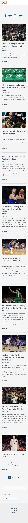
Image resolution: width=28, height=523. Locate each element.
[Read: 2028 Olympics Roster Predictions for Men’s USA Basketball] (14, 343)
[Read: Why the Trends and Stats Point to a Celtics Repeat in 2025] (14, 75)
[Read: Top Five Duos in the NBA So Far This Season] (14, 120)
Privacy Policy (14, 516)
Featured (4, 50)
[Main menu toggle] (25, 2)
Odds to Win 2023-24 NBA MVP (13, 455)
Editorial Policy (14, 514)
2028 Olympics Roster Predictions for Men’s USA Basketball (13, 357)
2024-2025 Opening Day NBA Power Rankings (12, 259)
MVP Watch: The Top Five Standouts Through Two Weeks (12, 209)
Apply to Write (14, 508)
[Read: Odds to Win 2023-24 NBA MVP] (14, 443)
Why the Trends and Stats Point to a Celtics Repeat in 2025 (13, 87)
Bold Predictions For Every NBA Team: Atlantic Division (14, 306)
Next (14, 480)
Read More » (4, 61)
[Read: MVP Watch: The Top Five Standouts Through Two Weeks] (14, 195)
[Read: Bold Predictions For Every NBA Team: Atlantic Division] (14, 294)
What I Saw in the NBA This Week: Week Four (13, 157)
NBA (7, 50)
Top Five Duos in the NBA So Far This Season (14, 132)
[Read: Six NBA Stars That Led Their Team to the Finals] (14, 395)
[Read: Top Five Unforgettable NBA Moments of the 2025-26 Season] (14, 32)
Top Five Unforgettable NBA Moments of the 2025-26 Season (14, 46)
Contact (14, 512)
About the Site (14, 510)
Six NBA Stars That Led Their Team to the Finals (12, 407)
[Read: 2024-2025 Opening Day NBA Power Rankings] (14, 247)
